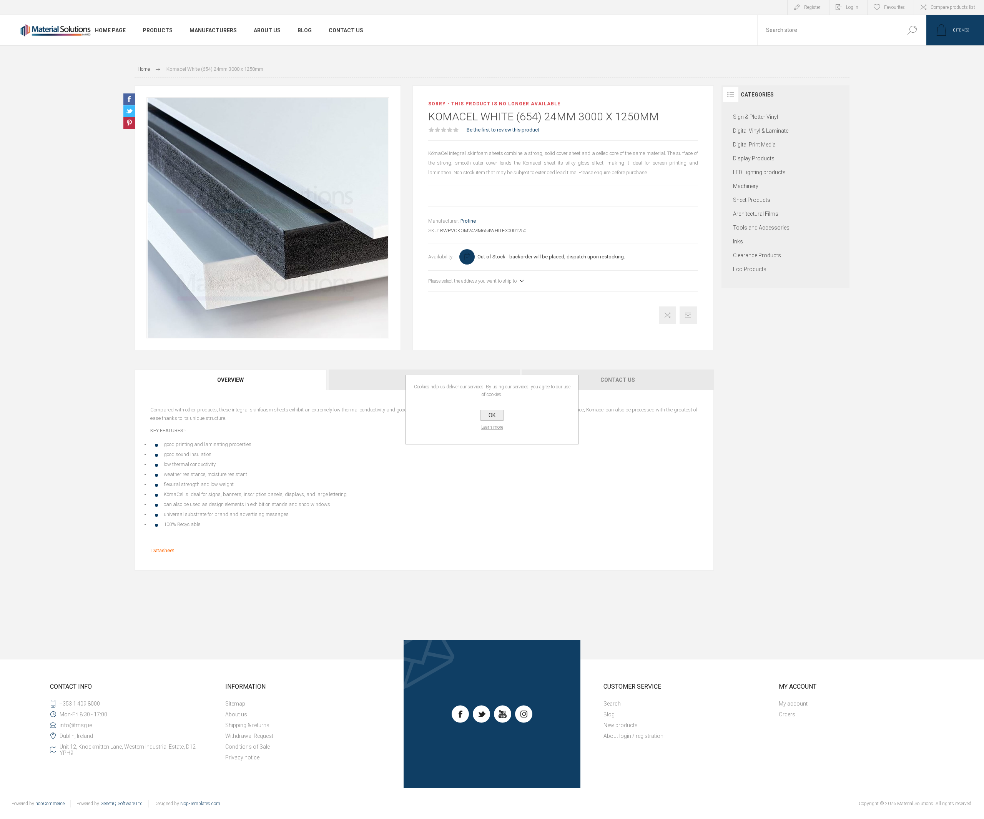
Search (912, 30)
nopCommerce (50, 803)
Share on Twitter (129, 111)
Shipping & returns (247, 725)
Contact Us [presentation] (617, 380)
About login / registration (633, 736)
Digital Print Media (754, 144)
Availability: (441, 257)
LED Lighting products (759, 172)
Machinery (745, 186)
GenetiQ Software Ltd (121, 803)
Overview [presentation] (230, 380)
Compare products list (953, 7)
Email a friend (688, 315)
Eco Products (749, 269)
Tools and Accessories (761, 228)
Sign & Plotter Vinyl (755, 117)
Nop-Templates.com (200, 803)
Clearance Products (757, 255)
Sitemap (235, 704)
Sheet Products (751, 200)
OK (492, 415)
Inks (738, 241)
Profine (468, 221)
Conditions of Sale (247, 747)
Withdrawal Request (249, 736)
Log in (852, 7)
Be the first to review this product (503, 130)
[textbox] (828, 30)
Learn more (492, 427)
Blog (609, 714)
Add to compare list (667, 315)
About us (236, 714)
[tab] (231, 380)
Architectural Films (755, 214)
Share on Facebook (129, 99)
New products (620, 725)
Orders (787, 714)
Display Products (754, 158)
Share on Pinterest (129, 123)
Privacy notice (242, 757)
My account (793, 704)
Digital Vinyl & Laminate (760, 131)
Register (812, 7)
